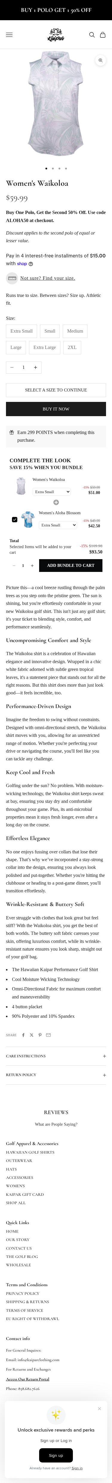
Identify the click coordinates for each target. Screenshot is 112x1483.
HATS (11, 1169)
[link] (21, 486)
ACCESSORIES (19, 1177)
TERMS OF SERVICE (24, 1310)
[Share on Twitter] (31, 1035)
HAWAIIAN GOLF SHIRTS (30, 1152)
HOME (12, 1231)
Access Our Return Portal (27, 1379)
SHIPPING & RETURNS (27, 1301)
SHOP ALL (16, 1202)
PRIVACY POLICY (22, 1293)
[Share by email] (48, 1035)
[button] (56, 278)
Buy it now (56, 409)
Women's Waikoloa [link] (49, 479)
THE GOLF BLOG (22, 1256)
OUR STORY (18, 1239)
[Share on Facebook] (23, 1035)
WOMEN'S (15, 1185)
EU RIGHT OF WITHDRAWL (32, 1318)
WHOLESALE (18, 1264)
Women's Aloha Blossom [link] (60, 513)
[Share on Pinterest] (40, 1035)
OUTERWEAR (19, 1160)
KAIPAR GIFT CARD (25, 1194)
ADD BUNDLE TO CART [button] (70, 565)
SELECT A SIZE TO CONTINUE (56, 390)
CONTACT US (19, 1248)
